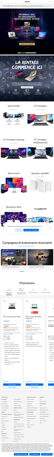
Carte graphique (4, 437)
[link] (27, 1)
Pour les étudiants (5, 408)
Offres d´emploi (30, 401)
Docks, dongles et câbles (19, 436)
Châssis (3, 440)
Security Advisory (30, 425)
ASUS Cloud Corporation (32, 407)
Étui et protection (17, 432)
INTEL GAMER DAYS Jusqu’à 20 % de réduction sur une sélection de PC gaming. (26, 6)
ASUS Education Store (44, 414)
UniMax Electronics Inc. (32, 410)
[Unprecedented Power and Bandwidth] (14, 118)
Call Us (28, 422)
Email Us (29, 420)
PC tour (3, 418)
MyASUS (29, 427)
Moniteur (3, 427)
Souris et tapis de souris (19, 424)
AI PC (41, 405)
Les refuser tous (35, 454)
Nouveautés (29, 403)
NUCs (2, 431)
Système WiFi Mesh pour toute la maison (19, 415)
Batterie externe (17, 439)
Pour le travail (4, 403)
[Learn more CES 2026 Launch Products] (27, 54)
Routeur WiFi (16, 412)
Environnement (43, 401)
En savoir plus (12, 387)
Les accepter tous (46, 454)
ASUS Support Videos (31, 416)
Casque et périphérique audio (19, 427)
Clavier (15, 421)
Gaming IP (16, 441)
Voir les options (12, 384)
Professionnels (43, 412)
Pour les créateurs (5, 405)
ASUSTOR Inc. (30, 405)
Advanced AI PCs (43, 408)
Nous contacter (30, 414)
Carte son (16, 403)
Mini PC (3, 423)
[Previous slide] (2, 6)
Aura (41, 422)
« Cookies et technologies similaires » (41, 451)
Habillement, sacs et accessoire (18, 430)
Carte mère (3, 435)
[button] (2, 1)
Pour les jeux (4, 410)
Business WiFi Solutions (19, 417)
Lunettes (3, 425)
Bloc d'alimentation (18, 401)
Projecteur (3, 429)
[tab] (18, 52)
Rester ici (19, 230)
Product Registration (31, 418)
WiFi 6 (15, 410)
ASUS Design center (44, 410)
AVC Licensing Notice (44, 416)
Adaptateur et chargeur (19, 434)
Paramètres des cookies (21, 454)
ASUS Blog (42, 418)
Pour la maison (4, 401)
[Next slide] (52, 6)
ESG (41, 399)
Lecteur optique (17, 405)
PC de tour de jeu (5, 420)
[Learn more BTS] (27, 101)
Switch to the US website (31, 230)
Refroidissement (17, 399)
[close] (47, 224)
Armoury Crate (43, 420)
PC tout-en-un (4, 416)
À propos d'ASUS (30, 399)
